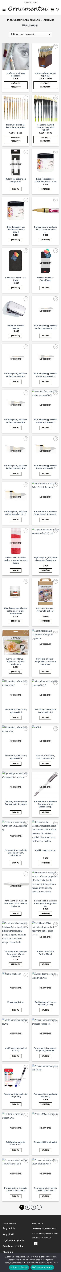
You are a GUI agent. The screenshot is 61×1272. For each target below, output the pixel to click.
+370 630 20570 (30, 2)
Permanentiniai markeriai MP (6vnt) (45, 1095)
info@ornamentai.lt (49, 1234)
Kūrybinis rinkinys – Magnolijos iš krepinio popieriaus (45, 661)
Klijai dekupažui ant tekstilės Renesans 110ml (16, 229)
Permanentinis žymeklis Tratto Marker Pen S (15, 1189)
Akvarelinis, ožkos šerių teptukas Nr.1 (16, 756)
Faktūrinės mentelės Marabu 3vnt (15, 1143)
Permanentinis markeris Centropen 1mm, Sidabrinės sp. (45, 804)
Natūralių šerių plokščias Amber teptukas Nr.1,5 (45, 326)
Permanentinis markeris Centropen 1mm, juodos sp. (45, 903)
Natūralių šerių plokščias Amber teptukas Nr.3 (45, 374)
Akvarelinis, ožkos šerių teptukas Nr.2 (16, 710)
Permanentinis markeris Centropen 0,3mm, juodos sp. (15, 954)
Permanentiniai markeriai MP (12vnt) (16, 1095)
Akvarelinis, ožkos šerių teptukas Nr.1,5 (45, 710)
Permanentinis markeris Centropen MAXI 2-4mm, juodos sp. (15, 903)
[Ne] (57, 1263)
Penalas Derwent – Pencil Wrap (45, 278)
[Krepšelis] (52, 9)
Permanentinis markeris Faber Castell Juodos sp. (45, 512)
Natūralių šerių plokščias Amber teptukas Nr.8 (45, 466)
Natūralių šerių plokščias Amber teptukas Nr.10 (15, 512)
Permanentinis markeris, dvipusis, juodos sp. (45, 1049)
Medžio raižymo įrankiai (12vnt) (16, 1049)
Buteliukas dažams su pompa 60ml (15, 180)
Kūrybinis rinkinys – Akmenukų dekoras (45, 609)
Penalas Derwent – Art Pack (15, 278)
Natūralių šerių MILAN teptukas (45, 74)
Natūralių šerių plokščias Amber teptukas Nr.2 (15, 374)
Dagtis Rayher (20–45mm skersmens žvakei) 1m (45, 558)
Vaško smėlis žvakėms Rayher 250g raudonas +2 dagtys (16, 560)
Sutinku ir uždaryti (19, 1267)
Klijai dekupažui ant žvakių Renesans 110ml (45, 180)
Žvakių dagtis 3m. (15, 1002)
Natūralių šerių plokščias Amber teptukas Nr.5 (45, 420)
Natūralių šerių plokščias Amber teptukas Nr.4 (15, 420)
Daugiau (15, 189)
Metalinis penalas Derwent (15, 326)
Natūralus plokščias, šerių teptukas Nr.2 (45, 756)
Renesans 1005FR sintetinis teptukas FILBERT (45, 127)
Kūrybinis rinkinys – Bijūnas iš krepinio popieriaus (15, 661)
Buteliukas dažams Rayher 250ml (45, 952)
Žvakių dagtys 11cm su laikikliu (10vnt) (45, 1003)
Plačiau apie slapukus (42, 1267)
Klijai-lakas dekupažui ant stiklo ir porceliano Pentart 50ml (16, 611)
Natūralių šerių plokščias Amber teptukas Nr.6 (15, 466)
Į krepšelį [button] (45, 189)
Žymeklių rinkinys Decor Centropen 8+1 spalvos (15, 802)
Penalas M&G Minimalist (45, 1142)
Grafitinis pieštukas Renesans (16, 74)
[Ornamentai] (28, 9)
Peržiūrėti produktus (16, 85)
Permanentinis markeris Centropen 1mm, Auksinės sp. (15, 852)
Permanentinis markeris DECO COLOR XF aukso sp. (45, 229)
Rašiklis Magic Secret (45, 850)
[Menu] (4, 9)
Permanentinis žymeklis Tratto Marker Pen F (45, 1189)
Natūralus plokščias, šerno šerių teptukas (15, 126)
